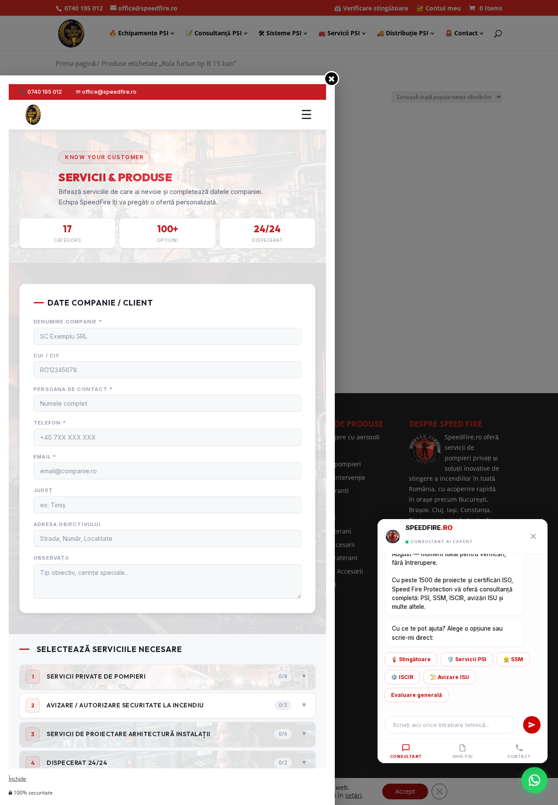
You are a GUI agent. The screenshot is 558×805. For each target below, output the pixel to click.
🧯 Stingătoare (411, 659)
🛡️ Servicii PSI (467, 659)
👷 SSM (513, 659)
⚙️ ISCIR (402, 677)
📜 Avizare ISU (449, 677)
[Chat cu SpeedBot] (534, 781)
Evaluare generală (416, 695)
